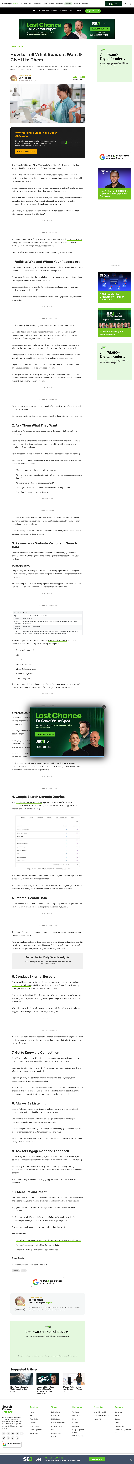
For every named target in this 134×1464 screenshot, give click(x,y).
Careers (117, 1423)
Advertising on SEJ (100, 1412)
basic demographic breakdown (60, 570)
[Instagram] (8, 1438)
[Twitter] (22, 1433)
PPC (52, 1430)
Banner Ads (97, 1419)
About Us (77, 3)
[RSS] (17, 1438)
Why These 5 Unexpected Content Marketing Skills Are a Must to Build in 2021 (48, 1240)
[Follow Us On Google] (47, 1282)
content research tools (21, 985)
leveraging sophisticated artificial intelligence (48, 201)
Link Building (55, 1412)
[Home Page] (10, 3)
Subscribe (118, 1412)
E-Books (75, 1423)
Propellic (49, 1303)
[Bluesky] (3, 1438)
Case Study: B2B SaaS (101, 1415)
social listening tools (42, 1109)
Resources (59, 3)
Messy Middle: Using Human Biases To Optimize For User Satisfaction (45, 1390)
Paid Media (37, 3)
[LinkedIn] (8, 1433)
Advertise (85, 3)
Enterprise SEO (56, 1426)
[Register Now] (114, 178)
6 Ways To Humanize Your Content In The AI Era (72, 1389)
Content (15, 1270)
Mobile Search (56, 1419)
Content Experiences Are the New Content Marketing (38, 1245)
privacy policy (57, 1356)
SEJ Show (75, 1426)
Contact (117, 1419)
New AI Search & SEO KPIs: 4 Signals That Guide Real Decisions (114, 194)
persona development (51, 270)
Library (74, 1419)
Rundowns (76, 1415)
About (117, 1415)
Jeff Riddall (25, 77)
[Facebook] (17, 1433)
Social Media (34, 1426)
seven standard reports (57, 640)
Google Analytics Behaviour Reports (29, 730)
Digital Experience (36, 1430)
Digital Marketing (48, 3)
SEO (30, 3)
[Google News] (3, 1433)
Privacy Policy (119, 1426)
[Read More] (114, 281)
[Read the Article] (21, 1379)
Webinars (68, 3)
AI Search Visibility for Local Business (111, 332)
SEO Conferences (78, 1436)
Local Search (55, 1415)
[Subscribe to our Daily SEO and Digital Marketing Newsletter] (125, 4)
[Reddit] (13, 1438)
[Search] (130, 4)
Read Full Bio (20, 1309)
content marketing (44, 175)
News (32, 1412)
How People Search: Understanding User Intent (19, 1389)
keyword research (74, 239)
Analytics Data (56, 1433)
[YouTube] (13, 1433)
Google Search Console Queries (29, 802)
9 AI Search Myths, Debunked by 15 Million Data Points (112, 297)
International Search (58, 1423)
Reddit (53, 1437)
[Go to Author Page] (13, 78)
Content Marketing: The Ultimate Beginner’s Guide (37, 1250)
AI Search (24, 3)
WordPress (34, 1433)
